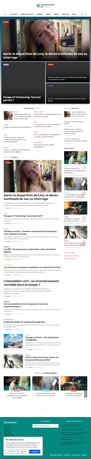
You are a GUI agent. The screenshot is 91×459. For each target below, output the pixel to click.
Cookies (84, 455)
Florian (7, 208)
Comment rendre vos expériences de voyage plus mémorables (74, 170)
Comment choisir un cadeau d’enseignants (44, 146)
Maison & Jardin (38, 112)
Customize (11, 451)
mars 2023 (7, 431)
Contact (67, 455)
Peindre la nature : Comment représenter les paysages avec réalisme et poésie (67, 78)
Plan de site (75, 455)
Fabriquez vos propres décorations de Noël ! (72, 220)
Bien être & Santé (27, 14)
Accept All (35, 451)
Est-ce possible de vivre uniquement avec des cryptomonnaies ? (47, 136)
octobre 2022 (8, 436)
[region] (23, 446)
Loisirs (50, 64)
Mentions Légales (56, 455)
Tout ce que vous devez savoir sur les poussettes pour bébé (42, 358)
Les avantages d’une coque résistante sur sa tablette (74, 196)
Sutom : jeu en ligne (69, 253)
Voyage (6, 64)
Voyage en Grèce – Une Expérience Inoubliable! (42, 338)
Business (39, 14)
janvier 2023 (7, 433)
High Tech (65, 14)
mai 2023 (6, 429)
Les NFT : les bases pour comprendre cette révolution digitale (67, 100)
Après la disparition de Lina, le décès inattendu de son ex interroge (45, 55)
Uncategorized (38, 142)
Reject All (23, 451)
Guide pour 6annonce (70, 259)
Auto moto (14, 14)
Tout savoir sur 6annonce (71, 256)
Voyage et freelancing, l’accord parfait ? (21, 99)
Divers (48, 14)
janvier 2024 (7, 426)
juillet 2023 (7, 427)
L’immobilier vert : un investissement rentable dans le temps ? (47, 126)
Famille (56, 14)
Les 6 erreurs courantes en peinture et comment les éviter (47, 115)
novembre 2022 (8, 435)
